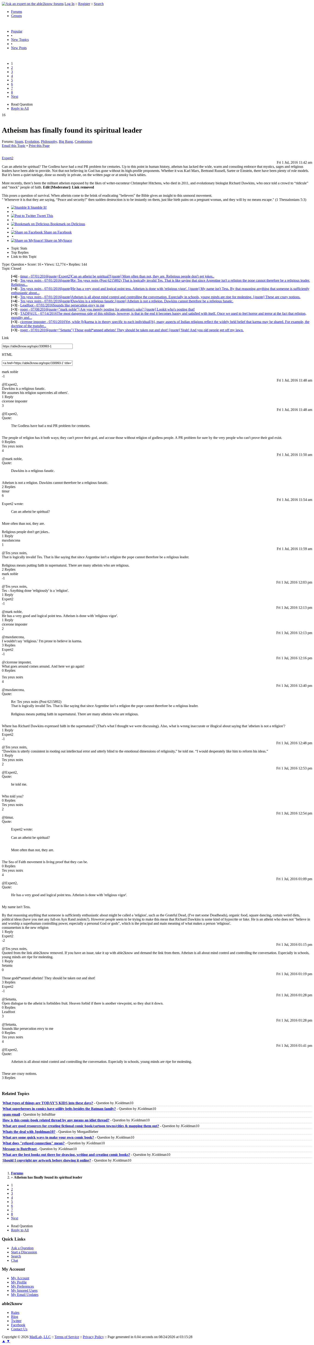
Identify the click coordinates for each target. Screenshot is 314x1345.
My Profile (19, 1282)
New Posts (19, 48)
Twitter (16, 1321)
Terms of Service (66, 1337)
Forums (16, 12)
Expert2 (7, 158)
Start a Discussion (24, 1252)
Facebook (18, 1325)
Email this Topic (14, 146)
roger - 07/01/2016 (132, 330)
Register (84, 4)
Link (5, 338)
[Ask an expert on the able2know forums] (33, 4)
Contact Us (19, 1329)
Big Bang (66, 141)
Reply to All (20, 108)
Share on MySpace (57, 240)
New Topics (20, 40)
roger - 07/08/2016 (107, 309)
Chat (14, 1260)
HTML (7, 355)
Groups (16, 16)
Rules (15, 1312)
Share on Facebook (57, 232)
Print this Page (39, 146)
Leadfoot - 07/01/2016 (62, 305)
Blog (14, 1317)
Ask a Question (22, 1248)
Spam (19, 141)
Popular (16, 31)
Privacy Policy (93, 1337)
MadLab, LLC (40, 1337)
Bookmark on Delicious (67, 224)
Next (14, 96)
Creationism (83, 141)
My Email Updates (24, 1295)
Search (99, 4)
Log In (69, 4)
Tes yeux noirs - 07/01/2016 (160, 297)
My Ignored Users (24, 1290)
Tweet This (44, 216)
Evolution (32, 141)
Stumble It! (38, 207)
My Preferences (22, 1286)
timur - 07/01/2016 (117, 276)
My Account (20, 1278)
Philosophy (49, 141)
